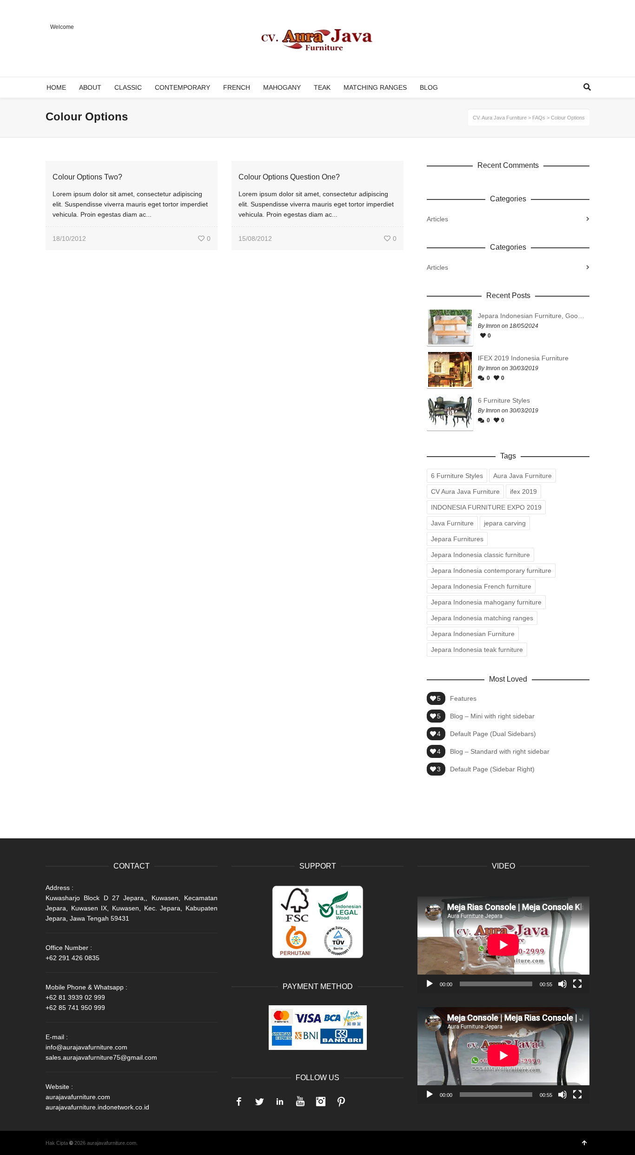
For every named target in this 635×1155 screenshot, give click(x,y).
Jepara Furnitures (457, 539)
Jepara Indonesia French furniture (481, 586)
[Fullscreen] (577, 984)
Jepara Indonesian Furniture (473, 633)
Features (463, 698)
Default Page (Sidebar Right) (492, 769)
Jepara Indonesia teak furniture (477, 649)
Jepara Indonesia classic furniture (480, 554)
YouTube (300, 1101)
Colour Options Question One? (289, 177)
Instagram (320, 1101)
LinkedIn (279, 1101)
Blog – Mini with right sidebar (492, 716)
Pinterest (341, 1101)
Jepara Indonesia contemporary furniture (491, 570)
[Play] (429, 984)
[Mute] (562, 984)
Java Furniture (452, 523)
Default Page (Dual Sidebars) (493, 733)
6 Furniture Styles (504, 400)
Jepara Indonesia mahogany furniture (486, 602)
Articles (437, 219)
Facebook (239, 1101)
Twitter (259, 1101)
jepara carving (505, 523)
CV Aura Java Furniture (465, 491)
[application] (503, 944)
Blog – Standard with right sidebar (499, 751)
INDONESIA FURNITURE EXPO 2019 (486, 507)
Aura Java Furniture (522, 475)
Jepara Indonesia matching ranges (482, 618)
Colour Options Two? (87, 177)
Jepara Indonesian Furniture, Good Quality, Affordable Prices (531, 315)
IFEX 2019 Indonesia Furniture (523, 358)
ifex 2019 (523, 491)
